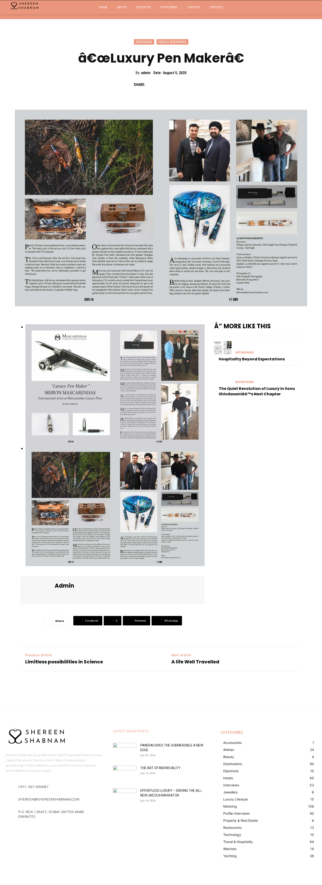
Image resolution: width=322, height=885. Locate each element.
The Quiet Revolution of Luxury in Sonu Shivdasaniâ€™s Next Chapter (257, 391)
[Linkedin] (73, 595)
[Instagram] (64, 595)
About (122, 7)
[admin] (38, 590)
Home (103, 7)
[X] (162, 84)
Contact (193, 7)
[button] (311, 7)
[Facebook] (151, 84)
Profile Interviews (172, 42)
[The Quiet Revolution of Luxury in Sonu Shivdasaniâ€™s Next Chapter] (222, 377)
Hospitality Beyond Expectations (252, 359)
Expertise (143, 7)
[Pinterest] (173, 84)
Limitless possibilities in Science (64, 662)
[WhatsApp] (183, 84)
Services (216, 7)
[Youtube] (89, 595)
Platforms (169, 7)
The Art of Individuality (160, 768)
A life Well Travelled (195, 662)
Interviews (144, 42)
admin (145, 73)
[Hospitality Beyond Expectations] (222, 348)
